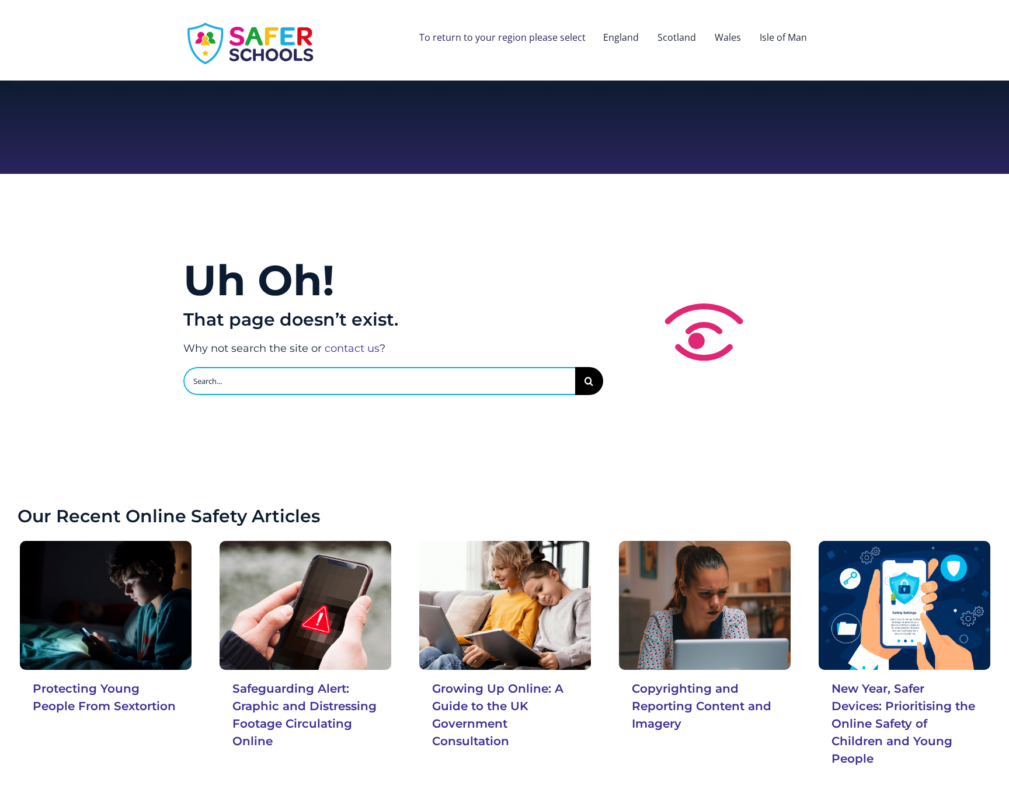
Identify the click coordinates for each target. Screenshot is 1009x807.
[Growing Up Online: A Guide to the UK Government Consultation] (505, 605)
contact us (352, 348)
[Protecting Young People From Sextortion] (106, 605)
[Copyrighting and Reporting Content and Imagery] (705, 605)
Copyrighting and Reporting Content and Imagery (701, 706)
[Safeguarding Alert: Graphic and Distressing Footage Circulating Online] (305, 605)
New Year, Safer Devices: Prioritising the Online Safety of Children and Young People (903, 724)
